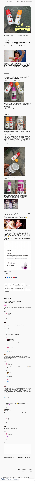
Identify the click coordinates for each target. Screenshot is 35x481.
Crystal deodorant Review (16, 285)
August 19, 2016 (10, 364)
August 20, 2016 (8, 386)
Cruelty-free (22, 284)
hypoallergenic (27, 285)
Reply (5, 311)
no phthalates (24, 288)
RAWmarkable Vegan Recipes (10, 304)
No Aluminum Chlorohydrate (9, 288)
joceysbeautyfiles (11, 339)
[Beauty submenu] (28, 1)
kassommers (8, 385)
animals (6, 284)
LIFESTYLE (14, 1)
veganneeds (11, 37)
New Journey (8, 409)
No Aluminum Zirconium (17, 288)
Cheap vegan (17, 284)
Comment (27, 452)
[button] (9, 123)
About (8, 1)
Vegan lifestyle (7, 291)
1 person (8, 328)
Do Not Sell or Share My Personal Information (23, 477)
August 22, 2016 (8, 410)
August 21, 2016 (11, 373)
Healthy (22, 285)
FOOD (10, 1)
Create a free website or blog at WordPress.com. (9, 477)
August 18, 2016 (10, 332)
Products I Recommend (21, 1)
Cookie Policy (17, 479)
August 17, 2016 (8, 305)
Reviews (30, 1)
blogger (13, 284)
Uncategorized (20, 37)
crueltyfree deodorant (8, 285)
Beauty (27, 1)
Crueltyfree (15, 37)
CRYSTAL (11, 75)
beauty (9, 284)
